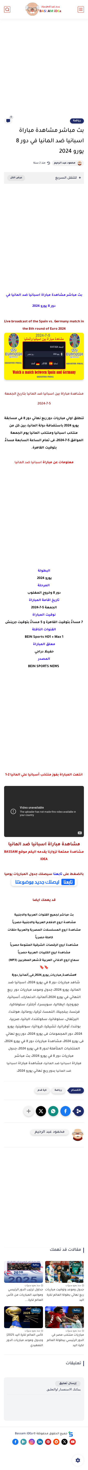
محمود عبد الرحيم (64, 163)
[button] (65, 1111)
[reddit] (56, 1442)
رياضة (77, 120)
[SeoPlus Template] (70, 1434)
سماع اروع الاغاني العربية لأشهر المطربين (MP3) (44, 960)
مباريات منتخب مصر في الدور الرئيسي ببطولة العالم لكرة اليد (65, 1340)
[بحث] (7, 9)
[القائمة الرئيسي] (81, 9)
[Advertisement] (44, 71)
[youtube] (73, 1442)
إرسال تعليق (68, 1383)
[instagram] (32, 1442)
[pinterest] (48, 1442)
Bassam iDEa (24, 1434)
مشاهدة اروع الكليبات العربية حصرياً (44, 953)
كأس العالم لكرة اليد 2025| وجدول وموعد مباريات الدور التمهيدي (25, 1340)
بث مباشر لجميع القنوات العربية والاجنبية (44, 915)
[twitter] (64, 1442)
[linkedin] (40, 1442)
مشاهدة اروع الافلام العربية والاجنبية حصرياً (44, 922)
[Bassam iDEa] (43, 9)
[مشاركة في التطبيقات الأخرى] (29, 1111)
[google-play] (23, 1442)
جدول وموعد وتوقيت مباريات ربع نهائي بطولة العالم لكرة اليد (64, 1295)
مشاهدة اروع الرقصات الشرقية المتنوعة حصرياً (44, 945)
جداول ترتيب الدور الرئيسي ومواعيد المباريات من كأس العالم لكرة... (24, 1295)
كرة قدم (42, 1090)
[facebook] (15, 1442)
